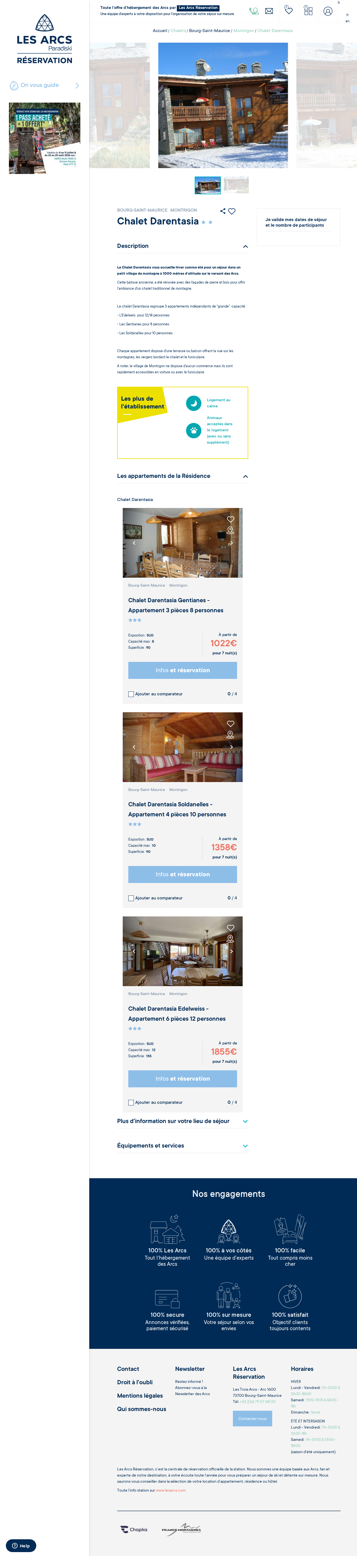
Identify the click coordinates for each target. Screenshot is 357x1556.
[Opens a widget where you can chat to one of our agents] (21, 1546)
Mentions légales (140, 1396)
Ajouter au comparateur (159, 694)
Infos (183, 670)
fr (347, 15)
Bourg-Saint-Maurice (209, 30)
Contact (128, 1369)
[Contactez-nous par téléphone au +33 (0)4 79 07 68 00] (254, 11)
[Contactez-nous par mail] (269, 11)
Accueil (160, 30)
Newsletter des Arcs (192, 1394)
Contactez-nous (252, 1419)
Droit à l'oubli (135, 1383)
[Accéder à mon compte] (327, 11)
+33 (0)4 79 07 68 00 (258, 1402)
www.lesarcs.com (171, 1491)
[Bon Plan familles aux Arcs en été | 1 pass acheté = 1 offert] (44, 138)
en (347, 21)
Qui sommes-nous (141, 1409)
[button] (231, 543)
